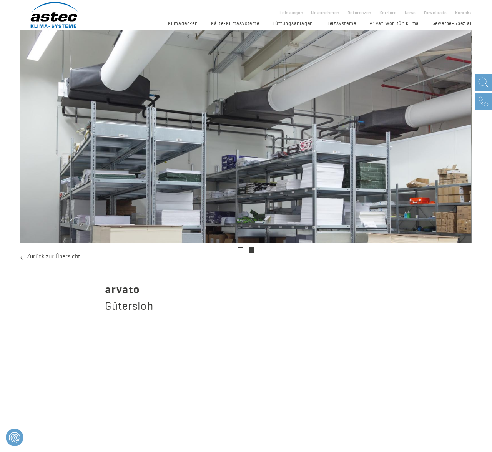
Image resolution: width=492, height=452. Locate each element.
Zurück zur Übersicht (53, 257)
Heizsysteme (341, 23)
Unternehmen (325, 13)
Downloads (435, 13)
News (410, 13)
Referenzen (359, 13)
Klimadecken (183, 23)
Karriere (388, 13)
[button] (240, 250)
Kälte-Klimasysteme (235, 23)
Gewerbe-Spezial (452, 23)
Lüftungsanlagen (293, 23)
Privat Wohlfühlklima (394, 23)
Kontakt (463, 13)
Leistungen (291, 13)
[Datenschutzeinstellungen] (14, 437)
